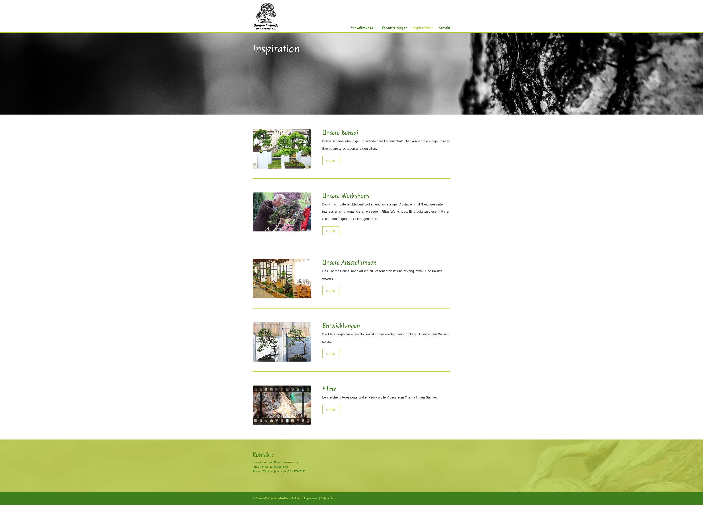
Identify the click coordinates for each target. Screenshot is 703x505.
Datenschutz (329, 498)
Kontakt (444, 28)
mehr (330, 160)
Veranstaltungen (395, 28)
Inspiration (421, 28)
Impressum (311, 498)
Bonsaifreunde (362, 28)
